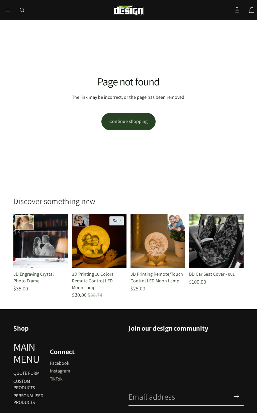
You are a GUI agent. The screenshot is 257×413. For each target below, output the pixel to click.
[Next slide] (60, 241)
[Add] (233, 258)
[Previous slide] (20, 241)
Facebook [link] (59, 363)
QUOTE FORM (26, 373)
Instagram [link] (60, 371)
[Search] (22, 10)
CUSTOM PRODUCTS (24, 384)
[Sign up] (237, 397)
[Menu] (7, 10)
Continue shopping (128, 121)
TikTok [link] (56, 379)
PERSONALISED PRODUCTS (28, 399)
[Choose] (58, 258)
